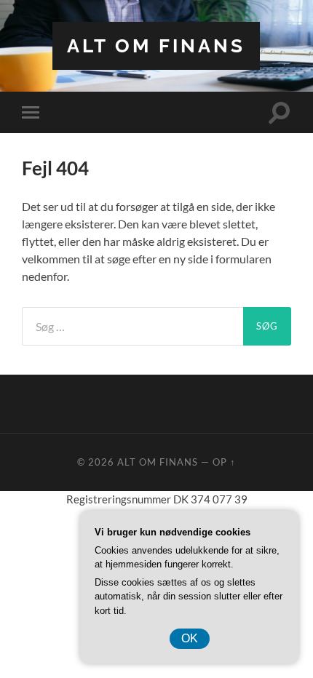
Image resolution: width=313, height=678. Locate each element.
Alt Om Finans (156, 45)
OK (189, 638)
